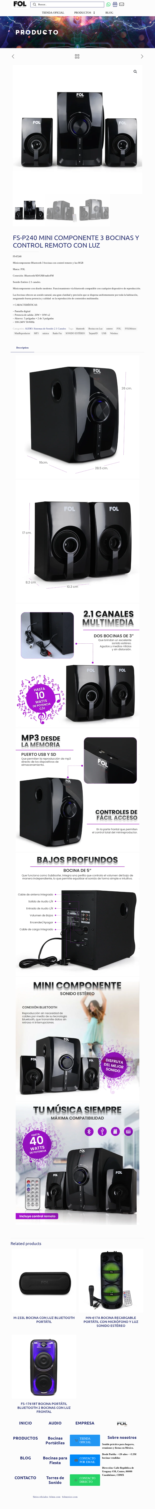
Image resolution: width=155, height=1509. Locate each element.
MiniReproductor (22, 333)
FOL (119, 329)
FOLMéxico (130, 329)
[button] (135, 71)
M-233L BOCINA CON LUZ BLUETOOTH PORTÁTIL (44, 1319)
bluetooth (80, 329)
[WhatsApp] (108, 4)
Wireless (114, 333)
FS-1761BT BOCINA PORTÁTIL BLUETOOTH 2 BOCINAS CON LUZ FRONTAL (44, 1407)
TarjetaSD (93, 333)
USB (104, 333)
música (46, 333)
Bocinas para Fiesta (55, 1460)
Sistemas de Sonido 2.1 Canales (50, 328)
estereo (109, 329)
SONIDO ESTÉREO (75, 333)
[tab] (22, 348)
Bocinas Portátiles (55, 1440)
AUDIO (29, 328)
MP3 (36, 333)
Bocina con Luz (95, 329)
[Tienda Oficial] (115, 4)
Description (22, 347)
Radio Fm (57, 333)
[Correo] (121, 4)
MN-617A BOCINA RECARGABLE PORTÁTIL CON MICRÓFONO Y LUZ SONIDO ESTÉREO (111, 1321)
